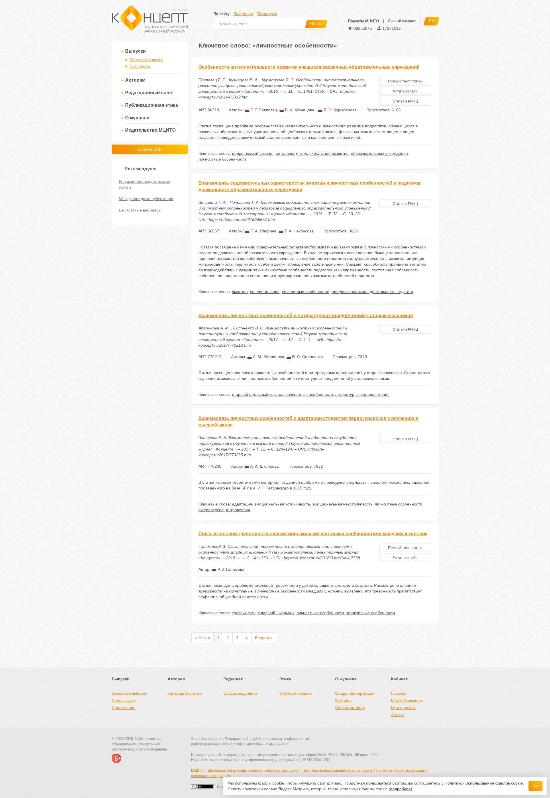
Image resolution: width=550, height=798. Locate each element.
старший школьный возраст (257, 394)
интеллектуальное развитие (322, 153)
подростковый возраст (252, 153)
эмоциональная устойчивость (282, 504)
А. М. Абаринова (268, 356)
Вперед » (263, 637)
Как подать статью (185, 693)
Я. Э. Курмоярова (339, 110)
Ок (535, 786)
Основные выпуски (146, 60)
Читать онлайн (405, 91)
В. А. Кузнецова (299, 110)
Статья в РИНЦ (405, 101)
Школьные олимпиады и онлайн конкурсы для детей (253, 770)
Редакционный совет (149, 92)
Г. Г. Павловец (263, 110)
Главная (398, 693)
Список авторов (350, 707)
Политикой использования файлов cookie (484, 783)
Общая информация (354, 693)
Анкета (397, 714)
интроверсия (238, 509)
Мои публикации (406, 700)
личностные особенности (222, 159)
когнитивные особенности (370, 613)
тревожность (244, 613)
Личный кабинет (402, 21)
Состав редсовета (240, 693)
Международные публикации (146, 198)
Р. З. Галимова (230, 569)
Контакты (343, 700)
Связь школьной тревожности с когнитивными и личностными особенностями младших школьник (313, 533)
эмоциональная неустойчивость (342, 504)
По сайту (221, 14)
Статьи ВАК (150, 149)
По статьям (243, 14)
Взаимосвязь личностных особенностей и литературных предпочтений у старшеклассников (306, 315)
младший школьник (276, 613)
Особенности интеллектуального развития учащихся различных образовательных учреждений (309, 67)
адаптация (242, 504)
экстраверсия (211, 509)
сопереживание (265, 291)
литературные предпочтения (362, 394)
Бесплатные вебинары (140, 210)
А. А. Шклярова (264, 466)
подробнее (400, 789)
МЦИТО (198, 770)
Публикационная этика (151, 105)
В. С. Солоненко (307, 356)
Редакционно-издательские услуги (144, 184)
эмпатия (240, 291)
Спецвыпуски (124, 700)
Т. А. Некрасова (298, 231)
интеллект (285, 153)
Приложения (140, 66)
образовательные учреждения (379, 153)
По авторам (267, 14)
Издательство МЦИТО (150, 130)
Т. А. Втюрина (263, 231)
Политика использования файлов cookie (337, 770)
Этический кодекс (295, 693)
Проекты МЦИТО (363, 21)
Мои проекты (403, 707)
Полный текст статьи (405, 81)
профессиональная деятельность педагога (372, 291)
